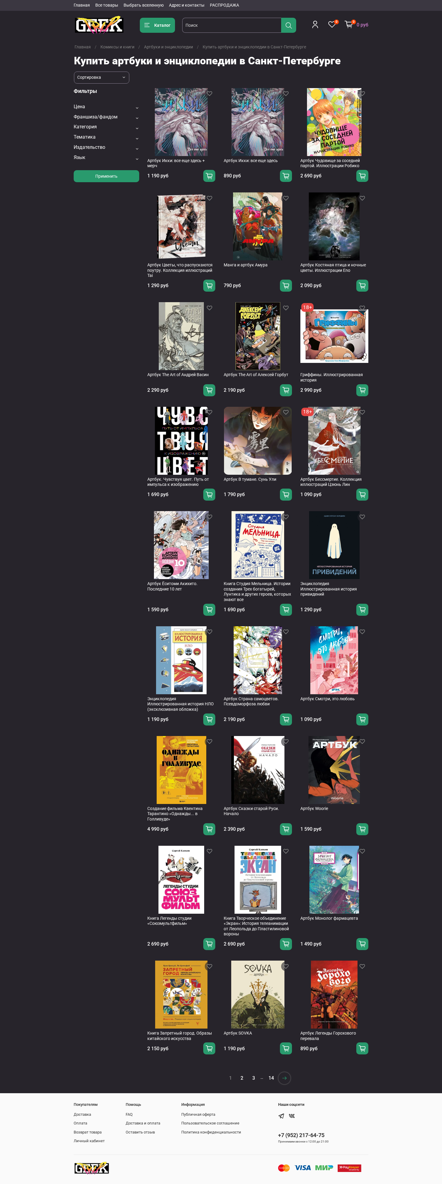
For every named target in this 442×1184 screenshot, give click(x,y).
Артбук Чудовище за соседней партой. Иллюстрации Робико (330, 163)
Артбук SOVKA (238, 1033)
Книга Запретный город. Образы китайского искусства (179, 1036)
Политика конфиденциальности (211, 1132)
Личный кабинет (89, 1141)
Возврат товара (88, 1132)
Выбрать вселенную (144, 5)
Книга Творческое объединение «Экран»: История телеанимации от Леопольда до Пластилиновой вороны (256, 926)
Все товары (106, 5)
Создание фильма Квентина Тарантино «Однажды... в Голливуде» (175, 813)
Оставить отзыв (140, 1132)
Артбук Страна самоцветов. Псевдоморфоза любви (251, 701)
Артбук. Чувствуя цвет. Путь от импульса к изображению (178, 482)
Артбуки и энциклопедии (168, 46)
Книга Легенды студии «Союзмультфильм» (169, 921)
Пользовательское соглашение (210, 1123)
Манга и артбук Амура (246, 264)
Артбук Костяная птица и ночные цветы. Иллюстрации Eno (333, 267)
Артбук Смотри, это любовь (327, 698)
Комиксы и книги (117, 46)
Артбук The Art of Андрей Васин (178, 374)
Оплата (80, 1123)
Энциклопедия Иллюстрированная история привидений (328, 589)
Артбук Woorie (314, 808)
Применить (106, 176)
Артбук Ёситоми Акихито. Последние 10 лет (172, 586)
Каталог (162, 25)
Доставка (82, 1114)
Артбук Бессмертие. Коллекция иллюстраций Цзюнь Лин (331, 482)
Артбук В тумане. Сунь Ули (250, 479)
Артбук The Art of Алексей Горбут (256, 374)
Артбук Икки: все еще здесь (251, 160)
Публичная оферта (198, 1114)
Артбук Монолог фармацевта (329, 918)
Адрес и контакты (186, 5)
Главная (82, 5)
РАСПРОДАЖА (224, 5)
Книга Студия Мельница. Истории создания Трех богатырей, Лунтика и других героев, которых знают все (257, 591)
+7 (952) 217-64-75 (301, 1135)
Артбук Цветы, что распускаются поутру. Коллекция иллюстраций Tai (180, 270)
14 (271, 1078)
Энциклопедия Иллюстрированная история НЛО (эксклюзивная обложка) (180, 704)
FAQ (129, 1114)
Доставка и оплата (143, 1123)
